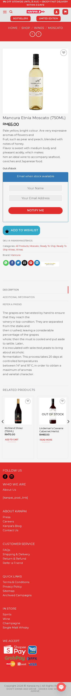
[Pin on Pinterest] (31, 263)
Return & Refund (14, 558)
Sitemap (9, 591)
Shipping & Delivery (16, 554)
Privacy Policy (12, 586)
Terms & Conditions (16, 582)
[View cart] (65, 12)
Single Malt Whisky (16, 627)
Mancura (15, 255)
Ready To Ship (48, 246)
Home (12, 28)
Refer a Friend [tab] (12, 304)
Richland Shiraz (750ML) (14, 430)
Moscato (55, 28)
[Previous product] (38, 34)
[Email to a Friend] (24, 263)
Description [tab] (11, 289)
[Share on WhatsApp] (6, 263)
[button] (5, 12)
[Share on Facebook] (12, 263)
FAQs (6, 550)
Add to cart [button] (11, 439)
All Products (22, 246)
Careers (8, 521)
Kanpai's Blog (12, 526)
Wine (6, 619)
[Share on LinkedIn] (37, 263)
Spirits (7, 614)
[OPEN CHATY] (61, 686)
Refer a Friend (13, 563)
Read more (46, 440)
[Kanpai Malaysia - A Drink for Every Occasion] (35, 11)
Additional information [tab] (19, 297)
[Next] (68, 428)
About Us (9, 489)
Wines (39, 28)
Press (6, 517)
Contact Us (10, 530)
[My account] (56, 12)
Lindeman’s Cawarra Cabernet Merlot (51, 430)
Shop (25, 28)
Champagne (11, 623)
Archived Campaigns (17, 595)
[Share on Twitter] (18, 263)
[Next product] (32, 34)
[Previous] (3, 428)
